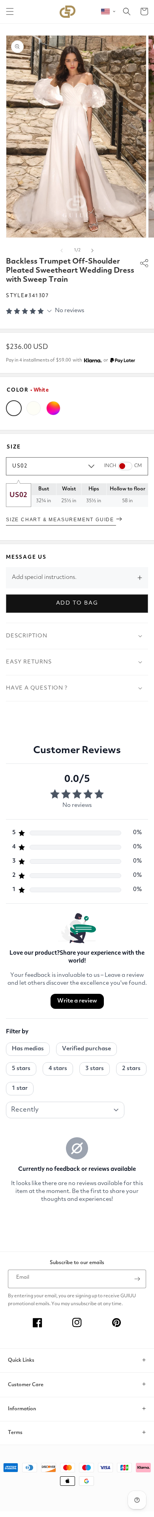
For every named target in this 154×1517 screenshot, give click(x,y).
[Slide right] (92, 250)
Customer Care (25, 1384)
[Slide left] (61, 250)
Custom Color (53, 408)
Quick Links (21, 1360)
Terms (15, 1432)
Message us (26, 557)
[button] (10, 11)
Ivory (33, 408)
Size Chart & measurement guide (61, 519)
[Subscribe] (137, 1279)
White (14, 408)
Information (22, 1408)
